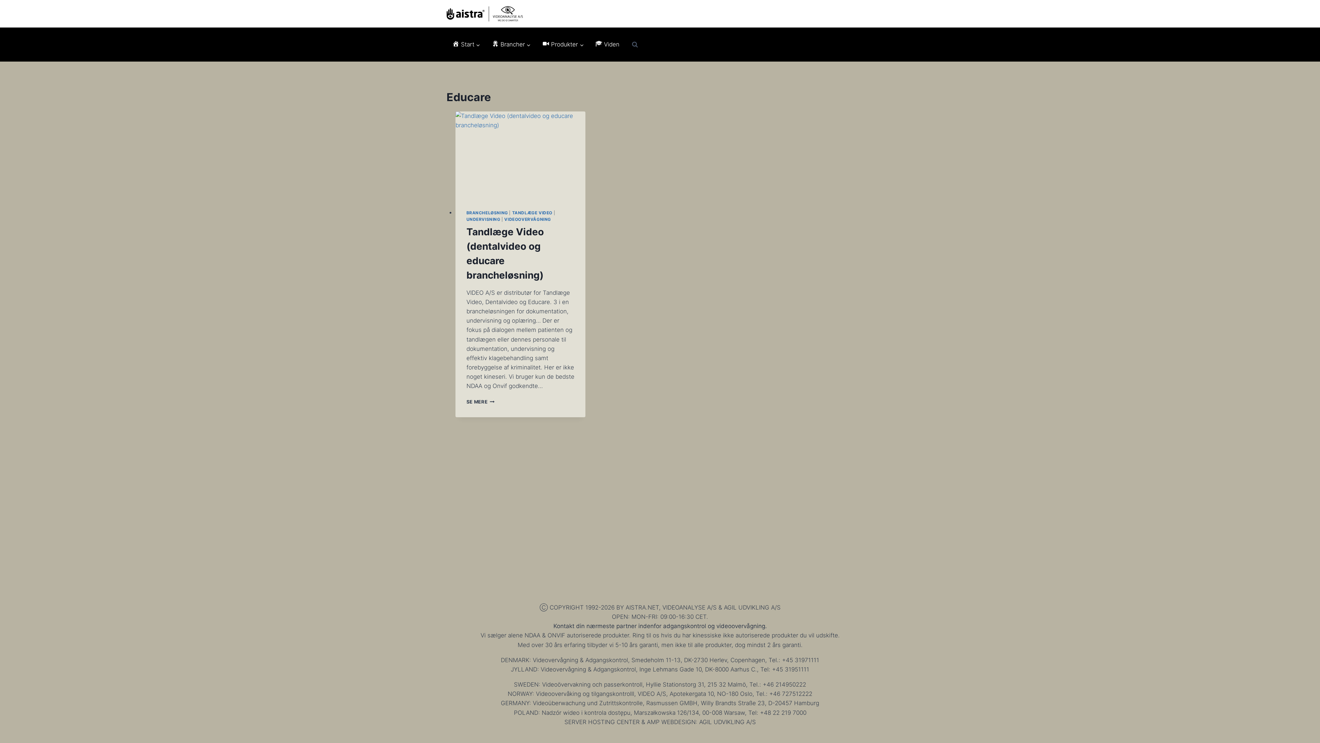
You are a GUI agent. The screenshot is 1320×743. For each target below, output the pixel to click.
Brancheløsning (487, 212)
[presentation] (520, 154)
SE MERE (480, 402)
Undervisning (483, 219)
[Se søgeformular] (635, 45)
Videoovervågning (527, 219)
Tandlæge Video (532, 212)
